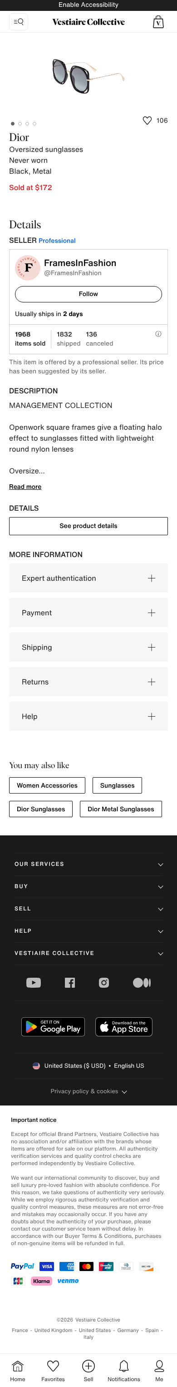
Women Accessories (47, 785)
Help (30, 716)
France (20, 1330)
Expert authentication (59, 578)
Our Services (39, 864)
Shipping (37, 647)
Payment (37, 612)
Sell (23, 909)
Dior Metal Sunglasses (121, 809)
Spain (152, 1330)
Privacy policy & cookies (84, 1091)
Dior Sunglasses (41, 809)
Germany (128, 1330)
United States (95, 1330)
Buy (21, 886)
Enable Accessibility (88, 5)
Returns (35, 681)
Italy (88, 1337)
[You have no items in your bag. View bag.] (158, 21)
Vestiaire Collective (54, 953)
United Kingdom (53, 1330)
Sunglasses (117, 785)
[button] (158, 21)
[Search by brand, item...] (18, 21)
